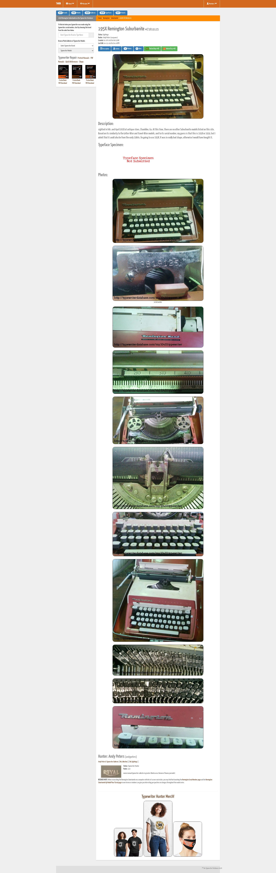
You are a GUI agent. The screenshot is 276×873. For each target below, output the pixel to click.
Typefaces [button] (106, 13)
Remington (106, 18)
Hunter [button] (117, 49)
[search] (76, 45)
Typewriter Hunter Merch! (158, 797)
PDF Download (63, 83)
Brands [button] (63, 13)
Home (100, 18)
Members (212, 4)
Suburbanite (114, 18)
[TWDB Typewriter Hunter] (128, 842)
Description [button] (105, 49)
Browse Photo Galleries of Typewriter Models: (71, 41)
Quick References (72, 62)
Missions (85, 4)
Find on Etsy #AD (170, 49)
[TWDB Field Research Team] (187, 839)
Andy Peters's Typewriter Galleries (108, 762)
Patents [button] (121, 13)
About (70, 4)
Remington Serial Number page (191, 780)
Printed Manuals (83, 58)
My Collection (123, 762)
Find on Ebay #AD (154, 49)
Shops (81, 62)
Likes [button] (139, 49)
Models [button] (76, 13)
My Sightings (133, 762)
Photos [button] (128, 49)
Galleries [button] (91, 13)
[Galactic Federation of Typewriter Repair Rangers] (158, 829)
